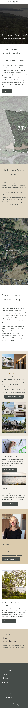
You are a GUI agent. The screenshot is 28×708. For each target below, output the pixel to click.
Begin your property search (11, 559)
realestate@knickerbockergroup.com (12, 555)
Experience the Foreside (10, 504)
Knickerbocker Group (14, 2)
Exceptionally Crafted (9, 469)
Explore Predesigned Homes (14, 396)
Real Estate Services (9, 620)
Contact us (8, 656)
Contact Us (7, 91)
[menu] (25, 2)
